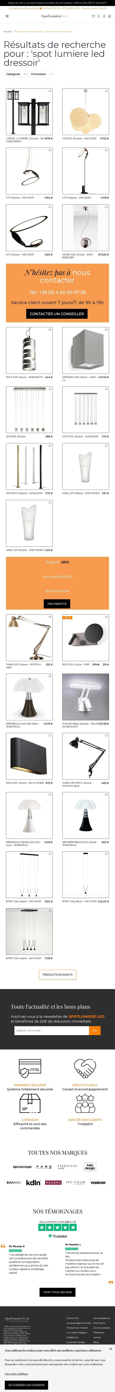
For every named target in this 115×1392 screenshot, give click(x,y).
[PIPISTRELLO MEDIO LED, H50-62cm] (29, 815)
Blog (95, 1342)
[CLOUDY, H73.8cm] (85, 111)
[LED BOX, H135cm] (29, 409)
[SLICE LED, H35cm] (29, 350)
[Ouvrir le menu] (7, 16)
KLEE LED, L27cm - (76, 664)
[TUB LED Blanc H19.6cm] (85, 697)
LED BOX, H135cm (15, 436)
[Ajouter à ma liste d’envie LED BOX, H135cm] (50, 389)
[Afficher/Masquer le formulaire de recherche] (98, 16)
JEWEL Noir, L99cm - (23, 901)
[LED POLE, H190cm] (29, 466)
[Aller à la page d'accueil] (54, 16)
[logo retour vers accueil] (17, 1319)
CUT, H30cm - (20, 197)
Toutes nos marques (57, 1152)
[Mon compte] (104, 16)
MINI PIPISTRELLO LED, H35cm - (80, 843)
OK (95, 1030)
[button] (15, 74)
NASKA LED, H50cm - (23, 666)
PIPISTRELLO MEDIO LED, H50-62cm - (23, 843)
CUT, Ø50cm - (20, 254)
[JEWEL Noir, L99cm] (29, 874)
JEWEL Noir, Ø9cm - (79, 901)
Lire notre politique (16, 1374)
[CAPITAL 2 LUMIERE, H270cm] (29, 111)
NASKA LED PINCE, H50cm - (77, 784)
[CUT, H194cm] (85, 171)
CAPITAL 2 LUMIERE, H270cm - (24, 140)
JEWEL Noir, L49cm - (23, 958)
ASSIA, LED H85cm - (81, 493)
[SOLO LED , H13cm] (29, 756)
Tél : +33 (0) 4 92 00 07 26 (57, 292)
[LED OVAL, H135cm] (85, 409)
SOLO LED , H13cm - (25, 782)
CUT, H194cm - (76, 197)
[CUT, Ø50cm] (29, 227)
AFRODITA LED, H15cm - (79, 378)
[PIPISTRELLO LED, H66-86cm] (29, 697)
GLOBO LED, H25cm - (77, 256)
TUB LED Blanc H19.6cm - (80, 725)
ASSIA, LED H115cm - (25, 549)
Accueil (7, 31)
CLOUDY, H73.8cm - (79, 138)
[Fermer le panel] (111, 1349)
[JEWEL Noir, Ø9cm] (85, 874)
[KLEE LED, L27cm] (85, 637)
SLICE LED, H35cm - (24, 377)
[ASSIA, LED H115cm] (29, 523)
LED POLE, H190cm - (24, 493)
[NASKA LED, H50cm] (29, 637)
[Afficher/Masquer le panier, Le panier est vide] (109, 16)
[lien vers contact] (93, 16)
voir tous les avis (57, 1292)
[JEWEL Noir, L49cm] (29, 931)
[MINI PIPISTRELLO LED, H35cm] (85, 815)
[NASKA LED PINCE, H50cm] (85, 756)
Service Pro (72, 1318)
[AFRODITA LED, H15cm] (85, 350)
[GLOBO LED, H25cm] (85, 227)
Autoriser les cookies (26, 1385)
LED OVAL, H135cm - (80, 436)
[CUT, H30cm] (29, 171)
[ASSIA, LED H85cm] (85, 466)
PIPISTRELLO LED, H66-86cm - (23, 725)
